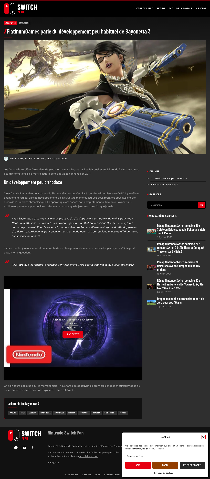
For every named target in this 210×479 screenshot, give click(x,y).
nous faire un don (88, 456)
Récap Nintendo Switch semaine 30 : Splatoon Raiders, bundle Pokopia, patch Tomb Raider (181, 229)
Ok (138, 465)
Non (165, 465)
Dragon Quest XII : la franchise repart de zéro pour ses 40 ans (180, 300)
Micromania (46, 412)
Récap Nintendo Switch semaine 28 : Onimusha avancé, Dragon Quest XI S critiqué (178, 266)
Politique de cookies (163, 473)
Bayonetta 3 (24, 23)
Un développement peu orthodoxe (168, 178)
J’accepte (73, 334)
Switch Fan (73, 474)
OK (201, 205)
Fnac (23, 412)
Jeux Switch (10, 23)
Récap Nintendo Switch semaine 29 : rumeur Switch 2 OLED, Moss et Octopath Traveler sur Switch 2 (180, 247)
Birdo (13, 158)
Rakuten (96, 412)
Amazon (13, 412)
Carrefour (59, 412)
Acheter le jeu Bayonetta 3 (164, 184)
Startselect (110, 412)
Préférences (192, 465)
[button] (203, 437)
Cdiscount (84, 412)
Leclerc (71, 412)
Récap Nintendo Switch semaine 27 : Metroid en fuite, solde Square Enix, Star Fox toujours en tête (180, 284)
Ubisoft (123, 412)
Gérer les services (135, 456)
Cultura (32, 412)
